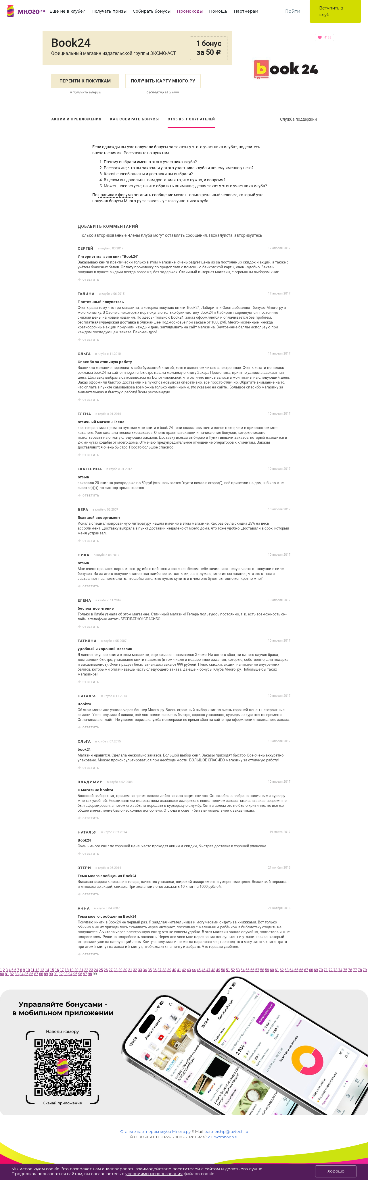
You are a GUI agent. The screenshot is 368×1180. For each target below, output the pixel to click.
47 (208, 970)
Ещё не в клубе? (67, 11)
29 (120, 970)
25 (101, 970)
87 (36, 974)
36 (155, 970)
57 (257, 970)
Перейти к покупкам (85, 81)
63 (287, 970)
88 (41, 974)
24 (96, 970)
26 (106, 970)
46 (204, 970)
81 (7, 974)
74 (340, 970)
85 (26, 974)
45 (199, 970)
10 (28, 970)
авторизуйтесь (248, 235)
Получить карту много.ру (163, 81)
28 (116, 970)
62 (282, 970)
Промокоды (190, 11)
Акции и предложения (76, 119)
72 (331, 970)
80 (2, 974)
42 (184, 970)
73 (336, 970)
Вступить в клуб (331, 11)
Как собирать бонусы (134, 119)
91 (56, 974)
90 (51, 974)
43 (189, 970)
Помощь (218, 11)
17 (62, 970)
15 (52, 970)
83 (17, 974)
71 (326, 970)
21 (81, 970)
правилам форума (115, 194)
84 (22, 974)
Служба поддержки (298, 119)
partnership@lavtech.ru (226, 1131)
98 (90, 974)
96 (80, 974)
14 (47, 970)
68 (311, 970)
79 (365, 970)
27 (111, 970)
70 (321, 970)
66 (301, 970)
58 (262, 970)
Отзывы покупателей (191, 119)
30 (125, 970)
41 (179, 970)
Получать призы (108, 11)
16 (57, 970)
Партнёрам (246, 11)
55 (248, 970)
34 (145, 970)
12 (37, 970)
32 (135, 970)
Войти (292, 11)
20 (76, 970)
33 (140, 970)
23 (91, 970)
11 (32, 970)
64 (292, 970)
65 (296, 970)
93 (66, 974)
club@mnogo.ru (223, 1137)
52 (233, 970)
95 (75, 974)
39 (169, 970)
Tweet (284, 279)
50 (223, 970)
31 (130, 970)
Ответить (91, 279)
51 (228, 970)
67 (306, 970)
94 (70, 974)
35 (150, 970)
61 (277, 970)
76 (350, 970)
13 (42, 970)
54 (243, 970)
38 (164, 970)
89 (46, 974)
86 (31, 974)
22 (86, 970)
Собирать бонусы (151, 11)
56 (252, 970)
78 (360, 970)
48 (213, 970)
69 (316, 970)
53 (238, 970)
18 (67, 970)
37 (160, 970)
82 (12, 974)
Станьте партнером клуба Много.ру (155, 1131)
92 (61, 974)
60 (272, 970)
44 (194, 970)
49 (218, 970)
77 (355, 970)
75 (345, 970)
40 (174, 970)
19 (72, 970)
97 (85, 974)
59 (267, 970)
